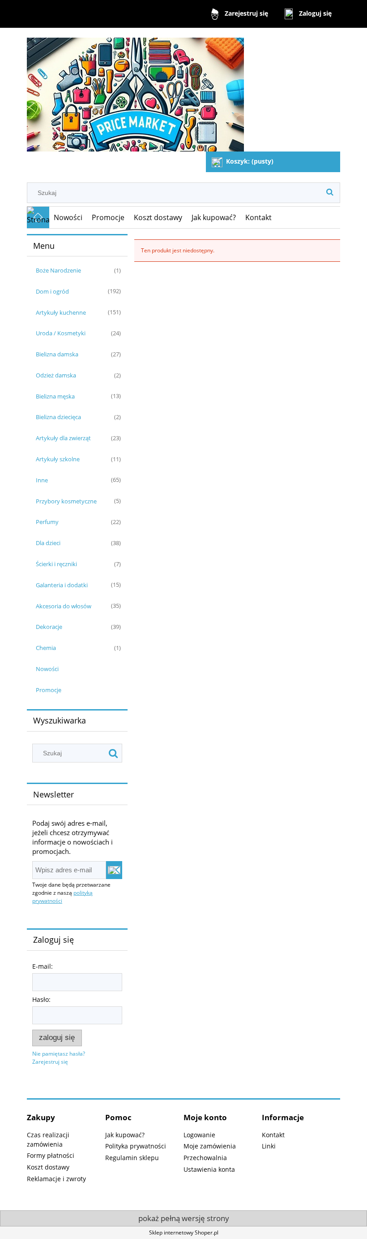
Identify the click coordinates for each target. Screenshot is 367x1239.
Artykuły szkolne (58, 459)
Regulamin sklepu (132, 1157)
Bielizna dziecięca (58, 417)
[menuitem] (68, 217)
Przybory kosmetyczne (66, 501)
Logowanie (199, 1135)
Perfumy (47, 522)
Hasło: (41, 999)
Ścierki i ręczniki (56, 564)
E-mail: (42, 966)
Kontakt (273, 1135)
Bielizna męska (55, 396)
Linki (269, 1146)
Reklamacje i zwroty (56, 1178)
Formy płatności (50, 1155)
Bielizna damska (57, 354)
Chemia (46, 648)
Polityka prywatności (135, 1146)
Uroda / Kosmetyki (60, 333)
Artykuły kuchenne (61, 312)
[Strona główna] (135, 90)
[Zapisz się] (114, 870)
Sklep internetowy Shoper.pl (183, 1232)
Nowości (47, 669)
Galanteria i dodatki (62, 585)
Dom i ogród (52, 291)
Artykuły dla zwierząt (63, 438)
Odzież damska (56, 375)
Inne (42, 480)
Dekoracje (49, 627)
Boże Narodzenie (58, 270)
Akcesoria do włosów (63, 606)
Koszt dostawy (48, 1167)
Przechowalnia (205, 1157)
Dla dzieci (48, 543)
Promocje (48, 690)
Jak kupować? (125, 1135)
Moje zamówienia (210, 1146)
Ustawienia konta (209, 1169)
